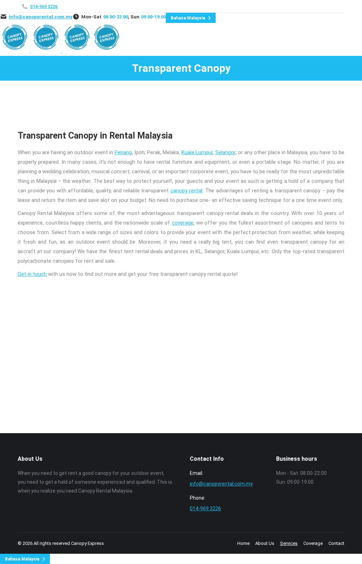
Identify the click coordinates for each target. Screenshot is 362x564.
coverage (182, 223)
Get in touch (32, 274)
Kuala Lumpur (197, 152)
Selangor (225, 152)
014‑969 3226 (44, 6)
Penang (123, 152)
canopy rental (186, 190)
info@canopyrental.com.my (40, 16)
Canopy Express (87, 543)
